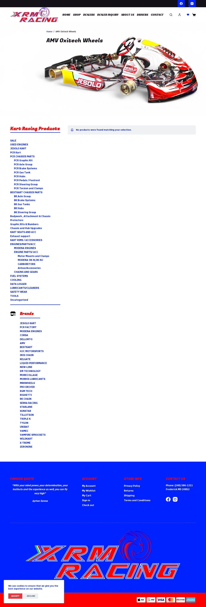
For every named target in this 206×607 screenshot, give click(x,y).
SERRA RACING (29, 403)
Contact (157, 14)
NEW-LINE (26, 367)
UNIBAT (24, 426)
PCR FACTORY (28, 327)
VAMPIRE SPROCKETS (33, 434)
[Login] (179, 14)
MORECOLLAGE (29, 375)
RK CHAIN (26, 398)
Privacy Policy (132, 485)
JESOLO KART (28, 323)
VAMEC (24, 430)
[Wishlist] (188, 15)
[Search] (171, 14)
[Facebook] (181, 3)
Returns (128, 490)
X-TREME (25, 442)
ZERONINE (26, 446)
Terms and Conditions (137, 500)
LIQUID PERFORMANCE (33, 363)
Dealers (89, 14)
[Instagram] (192, 3)
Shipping (129, 495)
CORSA (24, 335)
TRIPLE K (25, 418)
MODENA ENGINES (31, 331)
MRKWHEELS (27, 383)
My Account (89, 485)
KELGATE (25, 359)
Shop (77, 14)
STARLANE (26, 406)
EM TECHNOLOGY (30, 371)
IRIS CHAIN (27, 355)
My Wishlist (88, 490)
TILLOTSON (27, 414)
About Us (127, 14)
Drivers (142, 14)
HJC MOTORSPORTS (32, 351)
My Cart (86, 495)
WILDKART (26, 438)
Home (66, 14)
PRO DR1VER (27, 387)
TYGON (24, 422)
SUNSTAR (25, 411)
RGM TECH (26, 391)
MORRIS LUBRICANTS (32, 379)
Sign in (86, 500)
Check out (88, 505)
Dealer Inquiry (108, 14)
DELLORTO (26, 339)
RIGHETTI (26, 395)
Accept (15, 596)
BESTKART (26, 347)
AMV (22, 343)
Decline (31, 596)
